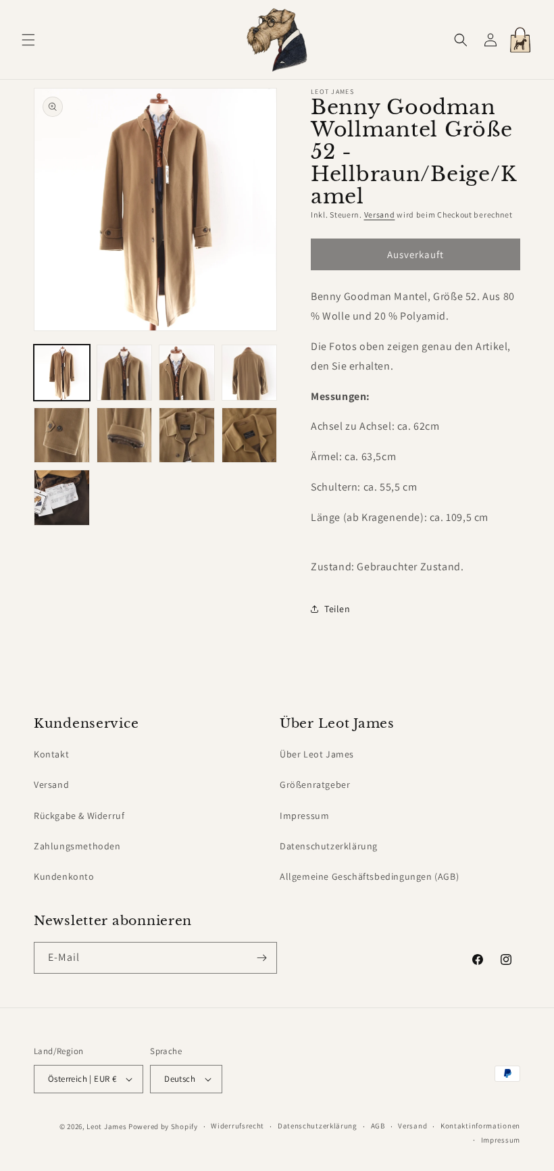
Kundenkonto (64, 876)
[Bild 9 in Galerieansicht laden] (62, 498)
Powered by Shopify (163, 1126)
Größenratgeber (315, 784)
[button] (28, 40)
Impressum (304, 815)
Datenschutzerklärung (329, 846)
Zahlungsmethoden (77, 846)
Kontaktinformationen (480, 1125)
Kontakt (51, 754)
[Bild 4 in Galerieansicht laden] (250, 373)
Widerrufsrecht (237, 1125)
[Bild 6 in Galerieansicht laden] (125, 435)
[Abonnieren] (261, 958)
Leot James (106, 1126)
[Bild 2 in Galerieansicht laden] (125, 373)
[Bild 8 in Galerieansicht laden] (250, 435)
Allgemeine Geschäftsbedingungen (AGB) (369, 876)
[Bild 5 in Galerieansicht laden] (62, 435)
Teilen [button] (337, 609)
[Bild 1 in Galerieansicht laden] (62, 373)
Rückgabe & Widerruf (79, 815)
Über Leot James (317, 754)
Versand (379, 214)
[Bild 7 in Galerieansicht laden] (187, 435)
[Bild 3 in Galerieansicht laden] (187, 373)
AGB (378, 1125)
